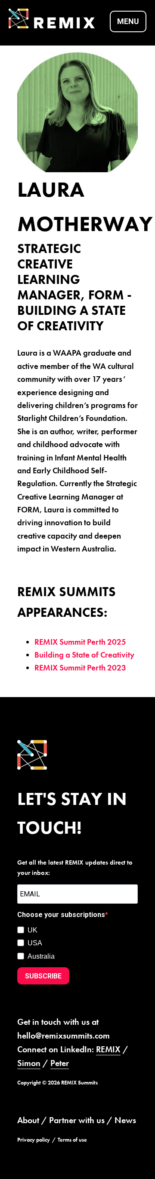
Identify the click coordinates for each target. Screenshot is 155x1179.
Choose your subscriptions (61, 915)
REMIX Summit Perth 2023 (80, 667)
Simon (28, 1063)
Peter (59, 1063)
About (28, 1120)
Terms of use (72, 1139)
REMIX (108, 1049)
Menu (128, 21)
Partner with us (77, 1120)
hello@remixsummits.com (63, 1035)
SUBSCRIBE (43, 976)
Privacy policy (33, 1139)
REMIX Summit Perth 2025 (80, 642)
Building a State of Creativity (84, 654)
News (125, 1120)
